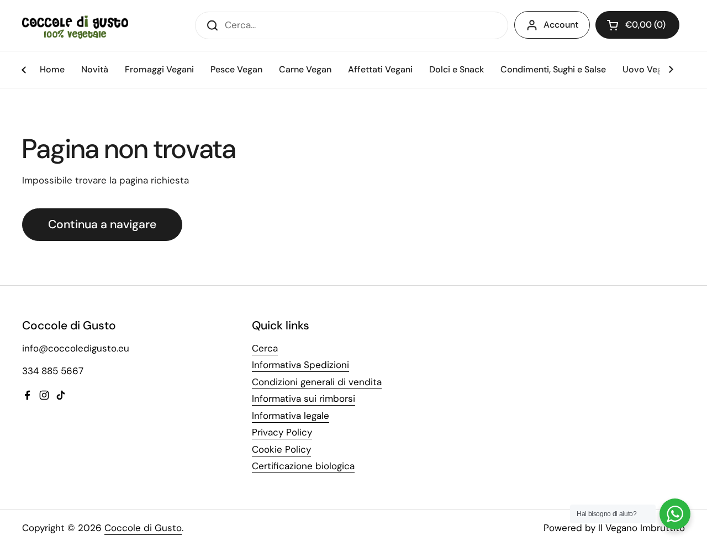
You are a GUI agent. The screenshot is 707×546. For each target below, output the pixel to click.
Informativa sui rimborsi (303, 398)
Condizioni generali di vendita (317, 382)
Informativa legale (290, 416)
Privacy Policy (282, 432)
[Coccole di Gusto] (75, 25)
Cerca (265, 348)
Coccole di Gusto (143, 528)
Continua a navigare (102, 224)
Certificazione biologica (303, 466)
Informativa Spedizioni (300, 365)
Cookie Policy (281, 449)
